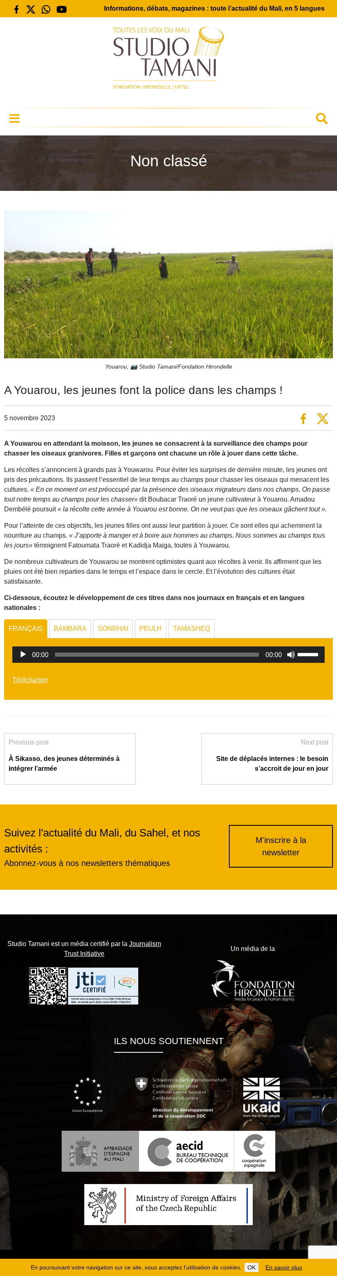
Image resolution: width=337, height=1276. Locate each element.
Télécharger (30, 679)
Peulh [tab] (150, 628)
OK (251, 1267)
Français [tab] (26, 628)
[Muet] (291, 655)
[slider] (309, 653)
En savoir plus (283, 1267)
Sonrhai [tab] (113, 628)
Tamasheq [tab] (191, 628)
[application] (168, 654)
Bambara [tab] (70, 628)
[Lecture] (23, 655)
